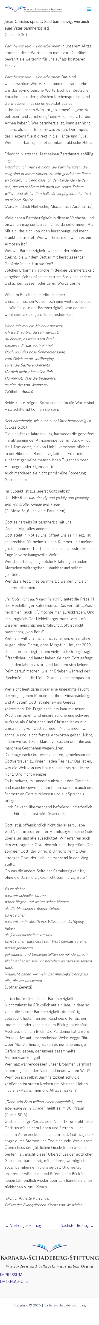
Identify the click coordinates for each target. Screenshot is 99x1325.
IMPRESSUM (11, 1275)
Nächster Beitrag (77, 1225)
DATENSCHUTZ (14, 1281)
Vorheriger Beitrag (23, 1225)
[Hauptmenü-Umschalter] (89, 9)
